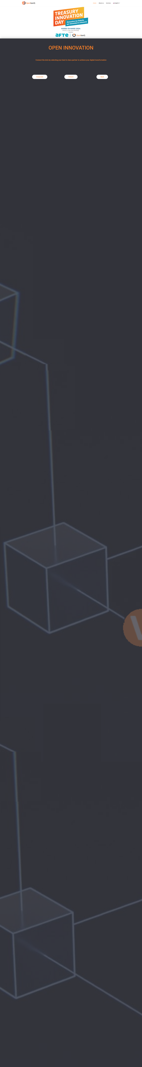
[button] (39, 77)
